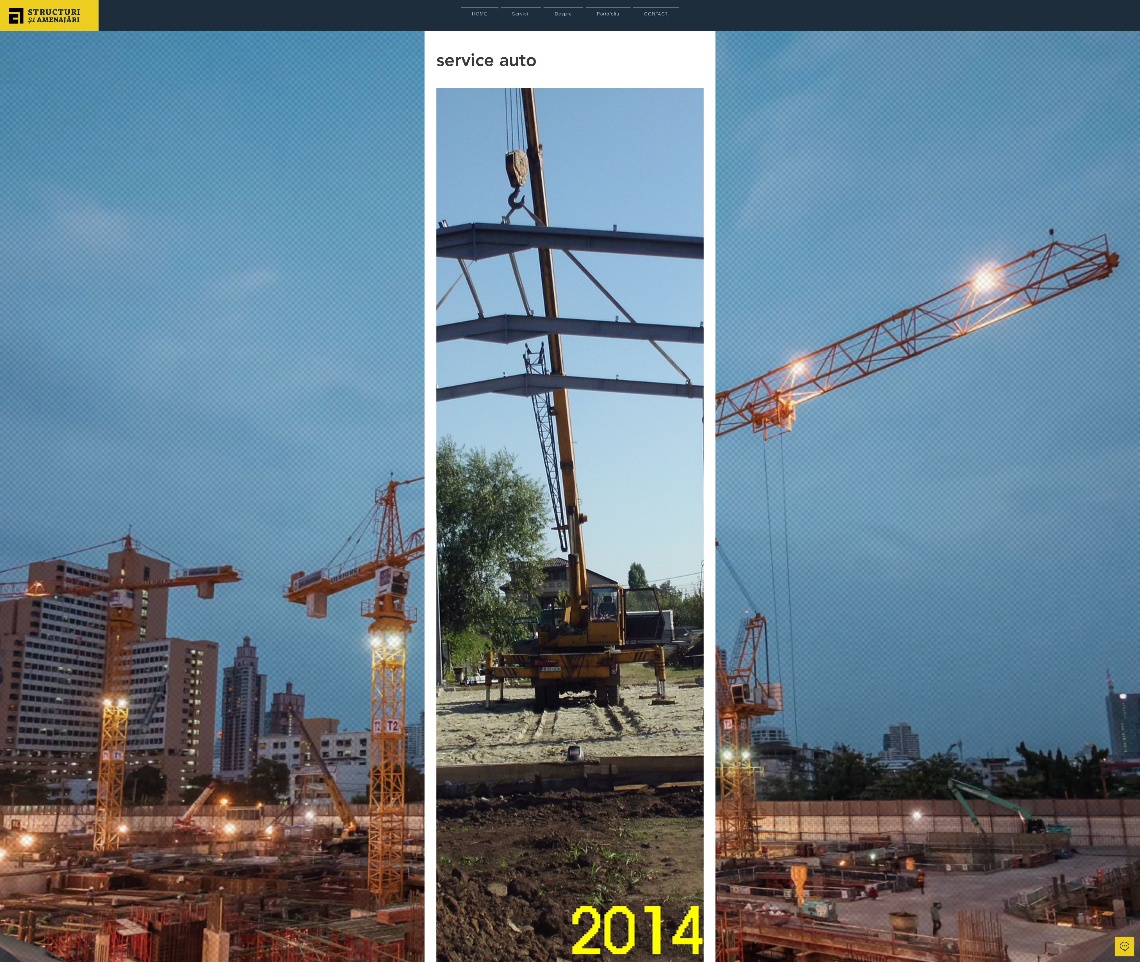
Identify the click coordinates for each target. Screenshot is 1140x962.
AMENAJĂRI (57, 19)
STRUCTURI (55, 12)
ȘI (31, 20)
